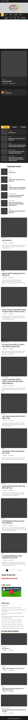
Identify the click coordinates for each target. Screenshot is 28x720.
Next (21, 570)
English (23, 17)
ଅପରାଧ (9, 155)
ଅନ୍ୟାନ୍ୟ (6, 91)
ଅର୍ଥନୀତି (10, 14)
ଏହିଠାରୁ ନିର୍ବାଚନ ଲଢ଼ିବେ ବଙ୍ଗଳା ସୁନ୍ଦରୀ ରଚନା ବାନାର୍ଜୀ (11, 622)
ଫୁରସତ (9, 143)
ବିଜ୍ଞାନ (11, 17)
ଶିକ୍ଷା (15, 17)
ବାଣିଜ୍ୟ (9, 149)
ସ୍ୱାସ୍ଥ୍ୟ (6, 17)
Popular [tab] (14, 127)
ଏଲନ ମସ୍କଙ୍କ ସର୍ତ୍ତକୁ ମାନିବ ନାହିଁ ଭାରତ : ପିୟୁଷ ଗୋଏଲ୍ (12, 620)
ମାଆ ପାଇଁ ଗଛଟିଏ (8, 93)
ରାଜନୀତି (5, 14)
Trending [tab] (23, 127)
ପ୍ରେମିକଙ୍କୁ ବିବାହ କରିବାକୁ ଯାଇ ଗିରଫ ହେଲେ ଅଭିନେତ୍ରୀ (12, 626)
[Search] (26, 14)
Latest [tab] (6, 127)
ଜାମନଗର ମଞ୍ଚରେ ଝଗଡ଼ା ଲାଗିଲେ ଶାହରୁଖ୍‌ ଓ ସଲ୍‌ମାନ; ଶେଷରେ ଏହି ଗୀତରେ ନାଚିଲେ (17, 146)
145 (18, 570)
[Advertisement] (14, 34)
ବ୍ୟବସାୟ (15, 14)
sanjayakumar (12, 83)
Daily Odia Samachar (10, 578)
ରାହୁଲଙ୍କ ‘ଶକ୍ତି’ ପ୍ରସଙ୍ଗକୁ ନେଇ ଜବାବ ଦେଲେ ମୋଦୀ (11, 607)
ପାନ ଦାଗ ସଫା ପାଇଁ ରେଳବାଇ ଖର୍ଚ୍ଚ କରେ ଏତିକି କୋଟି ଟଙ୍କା (12, 624)
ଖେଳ (18, 17)
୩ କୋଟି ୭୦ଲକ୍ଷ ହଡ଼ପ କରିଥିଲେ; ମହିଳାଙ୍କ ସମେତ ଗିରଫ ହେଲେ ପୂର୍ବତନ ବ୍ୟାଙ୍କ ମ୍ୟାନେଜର (16, 159)
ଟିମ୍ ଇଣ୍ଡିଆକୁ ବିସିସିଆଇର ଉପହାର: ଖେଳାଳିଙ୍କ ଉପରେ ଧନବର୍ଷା (12, 557)
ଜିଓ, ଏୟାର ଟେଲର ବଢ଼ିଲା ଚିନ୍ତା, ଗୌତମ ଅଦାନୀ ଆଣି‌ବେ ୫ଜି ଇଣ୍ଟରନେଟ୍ (16, 152)
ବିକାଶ (20, 14)
